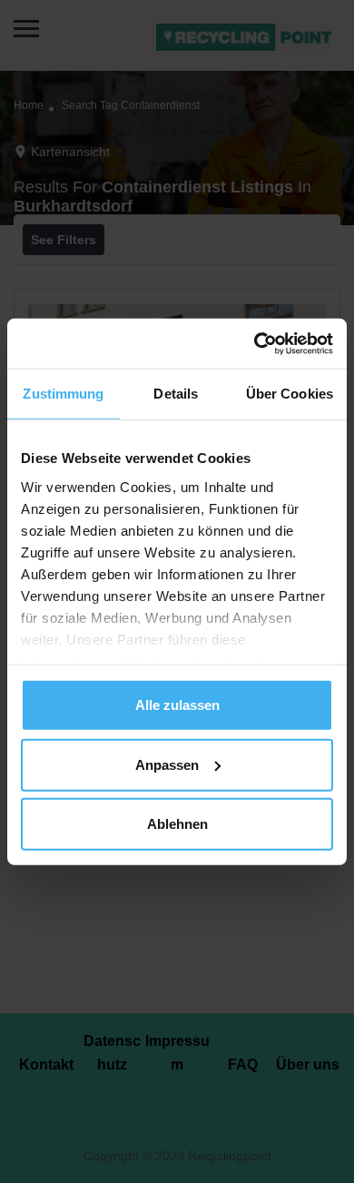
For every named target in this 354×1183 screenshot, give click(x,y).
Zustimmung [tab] (63, 393)
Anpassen (167, 764)
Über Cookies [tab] (289, 393)
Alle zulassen (177, 705)
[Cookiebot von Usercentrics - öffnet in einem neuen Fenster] (254, 343)
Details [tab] (175, 393)
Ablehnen (177, 824)
